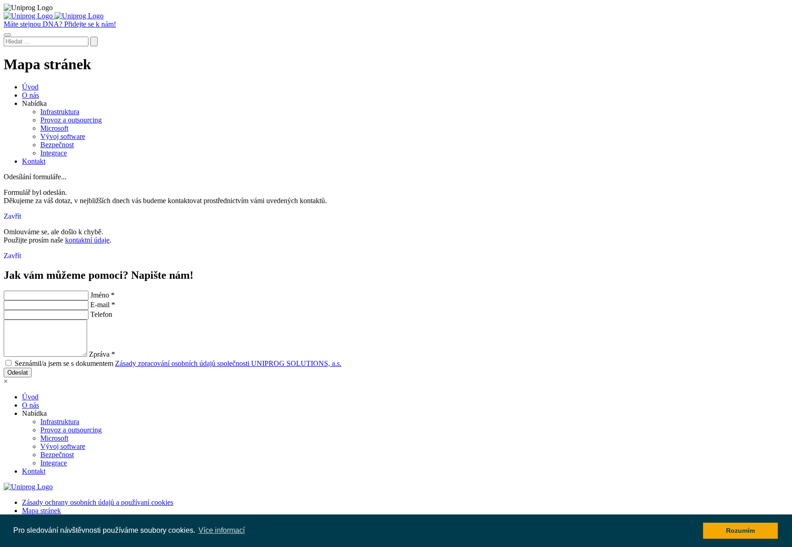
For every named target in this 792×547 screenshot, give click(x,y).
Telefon (101, 314)
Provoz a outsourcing (71, 120)
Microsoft (54, 128)
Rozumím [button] (740, 530)
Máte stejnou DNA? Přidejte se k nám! (60, 24)
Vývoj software (62, 136)
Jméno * (102, 295)
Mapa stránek (41, 510)
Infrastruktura (59, 112)
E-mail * (102, 305)
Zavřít (12, 216)
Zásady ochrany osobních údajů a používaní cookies (97, 502)
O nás (30, 95)
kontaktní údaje (87, 240)
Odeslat (17, 372)
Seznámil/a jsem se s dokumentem (178, 363)
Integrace (53, 153)
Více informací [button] (221, 530)
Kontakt (33, 161)
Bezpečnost (57, 145)
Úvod (30, 87)
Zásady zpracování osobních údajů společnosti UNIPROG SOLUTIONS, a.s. (228, 363)
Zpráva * (102, 354)
